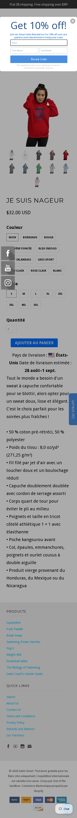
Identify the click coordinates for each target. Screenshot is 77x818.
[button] (72, 21)
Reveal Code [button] (39, 59)
